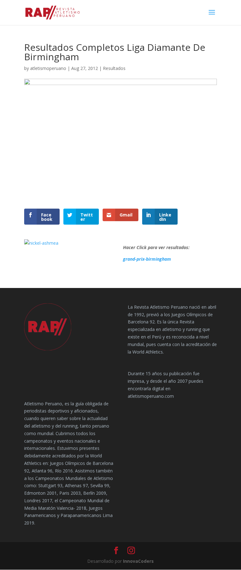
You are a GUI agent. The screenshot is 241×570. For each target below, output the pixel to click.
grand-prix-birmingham (147, 259)
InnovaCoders (138, 561)
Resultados (114, 68)
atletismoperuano (48, 68)
